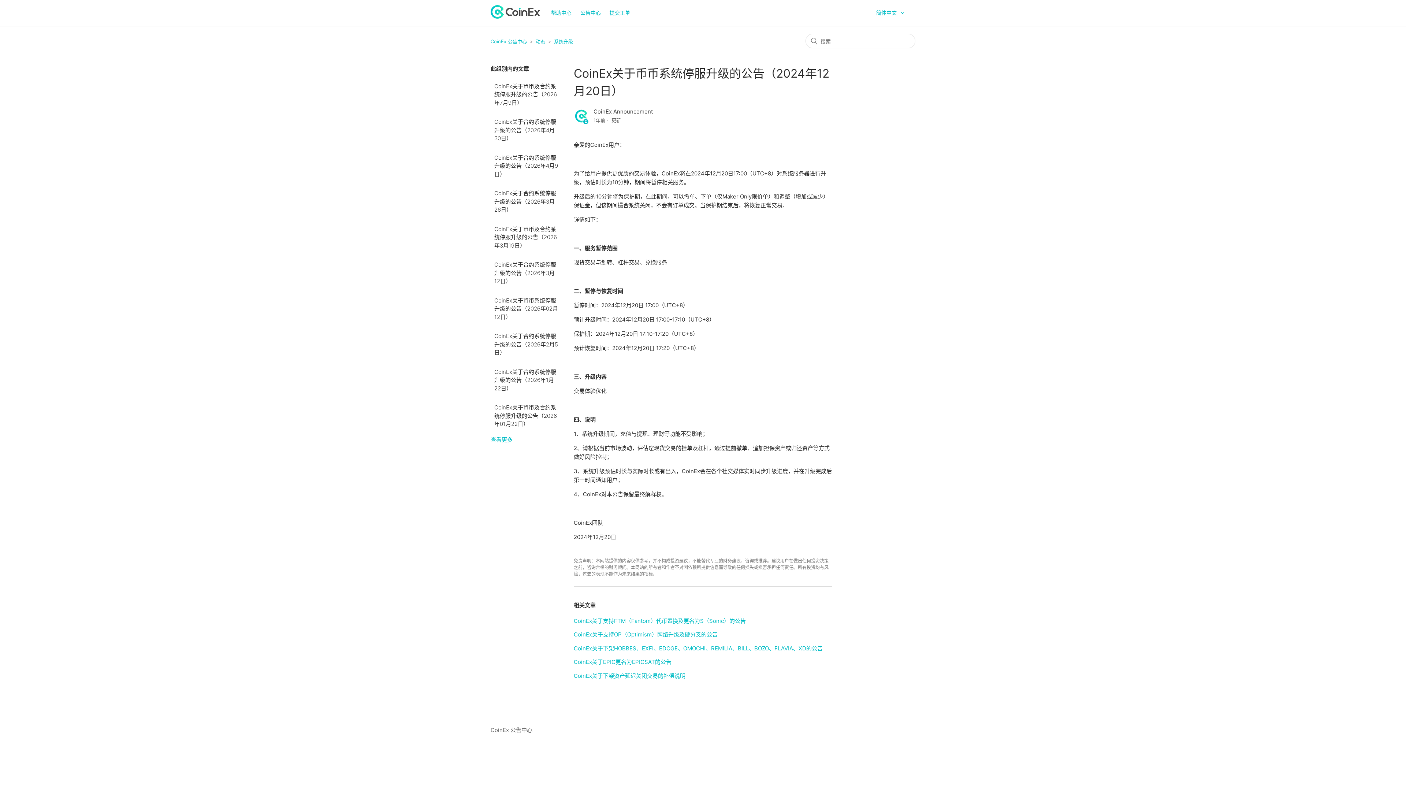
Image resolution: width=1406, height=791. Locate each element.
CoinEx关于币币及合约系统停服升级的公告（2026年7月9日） (525, 94)
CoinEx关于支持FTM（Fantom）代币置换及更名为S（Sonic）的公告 (660, 620)
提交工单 (620, 13)
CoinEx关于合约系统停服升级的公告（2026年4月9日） (526, 166)
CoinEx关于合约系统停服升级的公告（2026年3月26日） (525, 201)
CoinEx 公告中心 (509, 41)
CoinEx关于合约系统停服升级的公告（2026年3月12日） (525, 273)
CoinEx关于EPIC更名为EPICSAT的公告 (623, 661)
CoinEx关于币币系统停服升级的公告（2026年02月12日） (526, 308)
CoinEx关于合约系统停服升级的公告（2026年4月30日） (525, 130)
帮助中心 (561, 13)
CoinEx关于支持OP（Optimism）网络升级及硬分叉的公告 (646, 634)
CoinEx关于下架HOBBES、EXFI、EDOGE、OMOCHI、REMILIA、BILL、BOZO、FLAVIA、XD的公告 (698, 648)
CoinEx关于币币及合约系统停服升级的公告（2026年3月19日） (525, 237)
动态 (540, 41)
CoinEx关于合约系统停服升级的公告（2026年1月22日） (525, 380)
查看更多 (502, 439)
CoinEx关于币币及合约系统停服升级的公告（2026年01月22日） (525, 415)
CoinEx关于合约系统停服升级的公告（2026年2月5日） (526, 344)
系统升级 (563, 41)
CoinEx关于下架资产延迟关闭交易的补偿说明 (629, 675)
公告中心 (590, 13)
